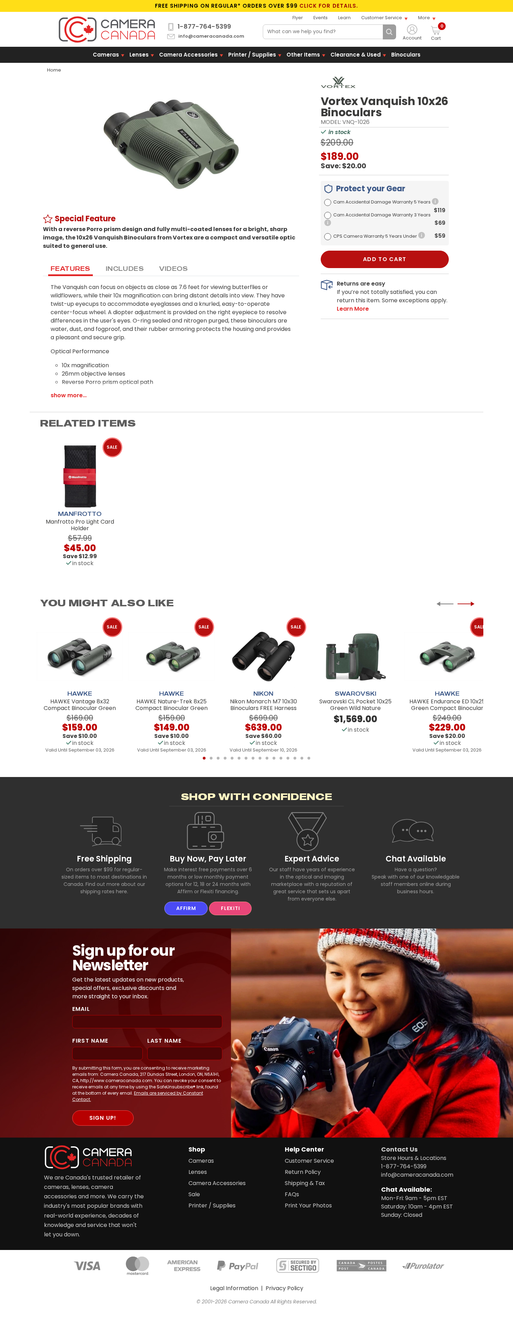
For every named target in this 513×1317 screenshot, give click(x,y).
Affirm (186, 908)
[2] (211, 758)
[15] (301, 758)
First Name (90, 1041)
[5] (232, 758)
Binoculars (406, 54)
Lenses (139, 54)
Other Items (303, 54)
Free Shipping (104, 858)
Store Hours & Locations (413, 1158)
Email (81, 1009)
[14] (294, 758)
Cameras (106, 54)
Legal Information (234, 1288)
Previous (444, 604)
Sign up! (103, 1118)
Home (54, 70)
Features (70, 268)
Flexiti (230, 908)
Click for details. (328, 5)
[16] (308, 758)
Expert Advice (311, 858)
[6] (239, 758)
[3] (218, 758)
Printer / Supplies (252, 54)
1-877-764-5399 (204, 26)
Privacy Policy (284, 1288)
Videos (173, 268)
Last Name (164, 1041)
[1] (204, 758)
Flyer (297, 18)
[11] (274, 758)
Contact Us (399, 1149)
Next (465, 604)
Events (320, 18)
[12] (281, 758)
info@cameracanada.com (211, 36)
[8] (253, 758)
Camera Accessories (188, 54)
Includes (125, 268)
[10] (267, 758)
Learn (344, 18)
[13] (288, 758)
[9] (260, 758)
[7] (246, 758)
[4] (225, 758)
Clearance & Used (355, 54)
